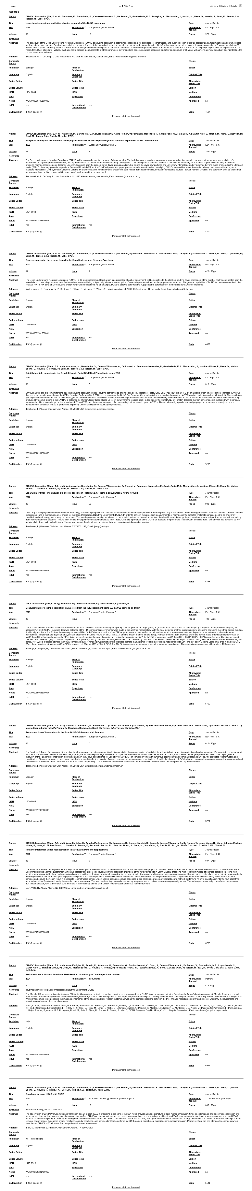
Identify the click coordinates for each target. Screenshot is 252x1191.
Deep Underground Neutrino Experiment (67, 990)
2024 (28, 979)
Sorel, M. (221, 16)
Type (191, 23)
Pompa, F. (54, 369)
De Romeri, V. (124, 16)
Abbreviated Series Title (195, 82)
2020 (28, 27)
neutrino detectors (53, 1109)
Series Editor (15, 81)
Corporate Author (14, 62)
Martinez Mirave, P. (51, 967)
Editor (192, 67)
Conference (195, 96)
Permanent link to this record (126, 116)
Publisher (14, 67)
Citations (224, 6)
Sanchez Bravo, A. (123, 845)
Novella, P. (210, 16)
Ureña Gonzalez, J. (191, 845)
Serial (191, 112)
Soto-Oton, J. (151, 845)
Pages (192, 34)
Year (11, 27)
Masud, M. (188, 16)
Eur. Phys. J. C (212, 27)
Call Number (15, 112)
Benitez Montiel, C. (138, 843)
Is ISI (11, 105)
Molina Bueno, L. (108, 603)
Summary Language (77, 75)
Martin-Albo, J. (173, 16)
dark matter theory (34, 1109)
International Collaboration (79, 106)
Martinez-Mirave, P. (209, 366)
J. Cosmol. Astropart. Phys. (218, 1098)
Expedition (77, 96)
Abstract (13, 43)
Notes (12, 101)
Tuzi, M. (176, 845)
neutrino (29, 990)
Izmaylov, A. (158, 16)
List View (214, 6)
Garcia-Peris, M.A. (141, 16)
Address (13, 56)
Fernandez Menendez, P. (145, 134)
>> (132, 6)
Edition (192, 88)
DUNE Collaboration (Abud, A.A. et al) (45, 366)
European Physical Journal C (102, 27)
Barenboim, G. (84, 16)
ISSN (11, 92)
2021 (28, 145)
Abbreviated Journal (195, 28)
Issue (74, 34)
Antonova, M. (69, 16)
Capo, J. (154, 843)
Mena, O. (198, 16)
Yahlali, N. (220, 845)
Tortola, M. (31, 19)
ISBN (74, 92)
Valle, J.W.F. (44, 19)
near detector (40, 990)
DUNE (91, 990)
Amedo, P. (71, 725)
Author (12, 16)
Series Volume (16, 88)
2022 (28, 377)
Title (11, 23)
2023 (28, 612)
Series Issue (78, 88)
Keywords (14, 38)
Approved (194, 101)
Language (14, 74)
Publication (78, 27)
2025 (28, 854)
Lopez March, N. (207, 843)
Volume (13, 34)
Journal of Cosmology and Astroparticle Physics (111, 1098)
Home (13, 6)
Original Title (195, 74)
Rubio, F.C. (54, 1090)
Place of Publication (78, 68)
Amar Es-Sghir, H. (75, 843)
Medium (193, 92)
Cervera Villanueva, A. (171, 843)
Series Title (77, 81)
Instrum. (209, 979)
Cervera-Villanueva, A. (104, 16)
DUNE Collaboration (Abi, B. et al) (43, 16)
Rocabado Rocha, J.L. (79, 728)
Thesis (192, 61)
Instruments (94, 979)
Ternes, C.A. (233, 16)
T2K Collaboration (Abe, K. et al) (42, 603)
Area (11, 96)
